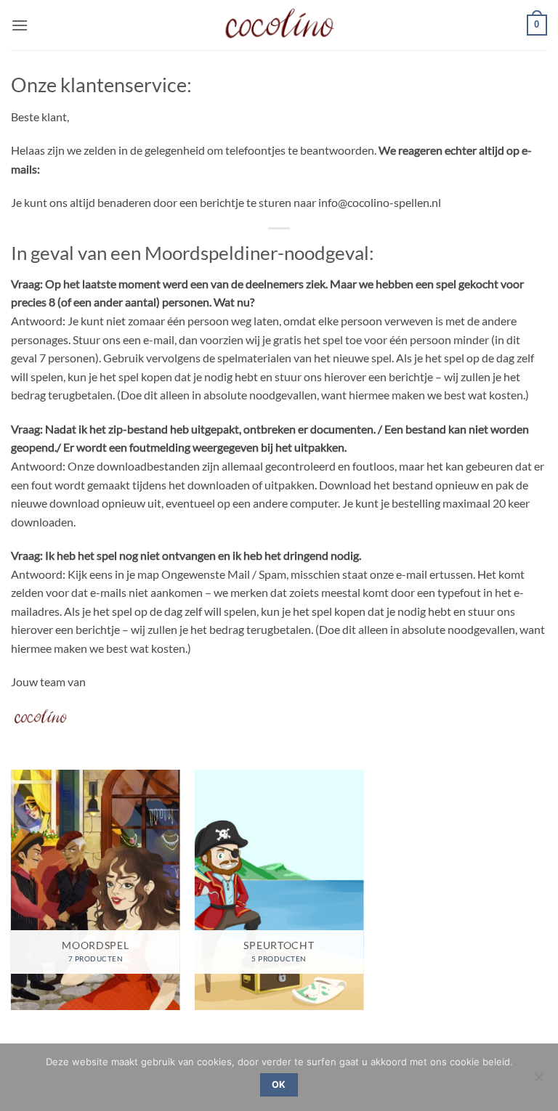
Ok (279, 1084)
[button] (19, 25)
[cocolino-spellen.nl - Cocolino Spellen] (279, 25)
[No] (538, 1081)
